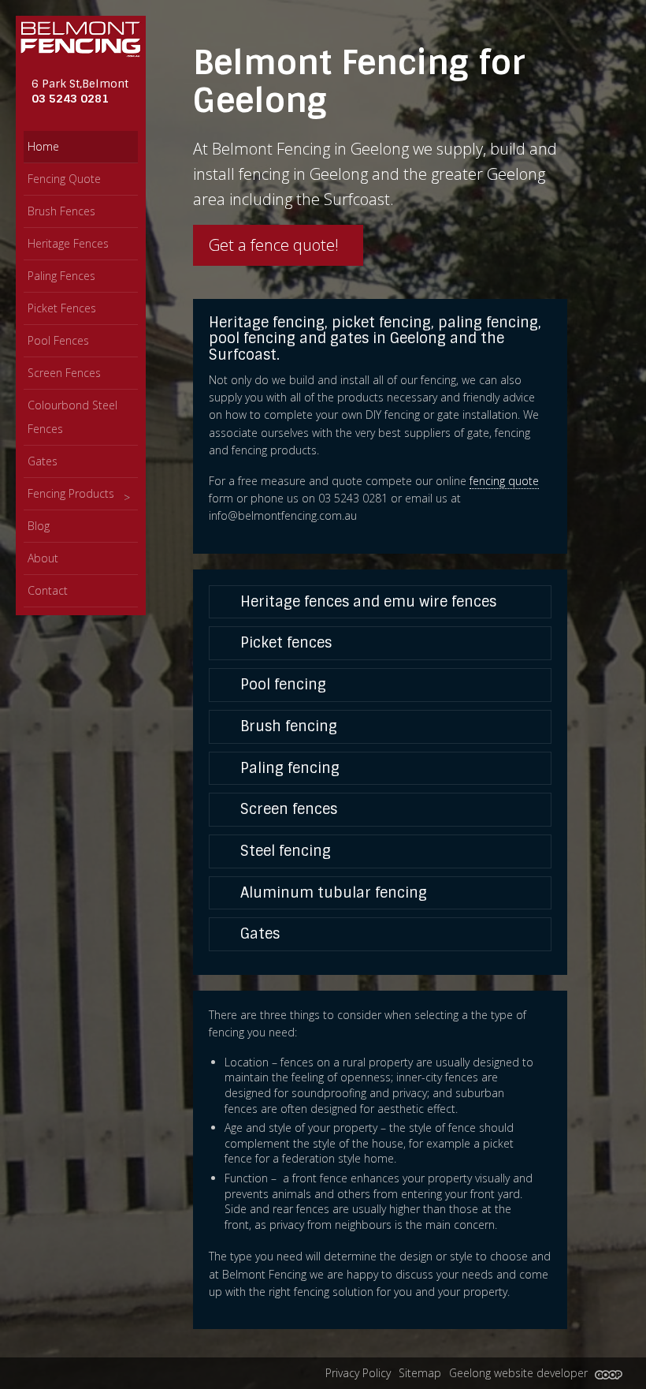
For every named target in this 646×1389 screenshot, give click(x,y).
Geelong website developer (520, 1372)
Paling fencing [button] (288, 768)
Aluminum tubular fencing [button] (331, 892)
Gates (43, 461)
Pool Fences (58, 340)
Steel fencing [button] (283, 851)
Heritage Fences (68, 243)
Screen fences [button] (286, 809)
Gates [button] (258, 933)
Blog (39, 525)
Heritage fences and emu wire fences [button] (366, 601)
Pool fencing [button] (281, 684)
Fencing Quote (64, 178)
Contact (48, 590)
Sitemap (420, 1372)
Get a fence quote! (276, 245)
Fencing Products (71, 493)
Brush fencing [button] (286, 726)
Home (43, 146)
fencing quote (504, 480)
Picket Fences (62, 308)
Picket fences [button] (284, 642)
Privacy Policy (358, 1372)
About (43, 558)
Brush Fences (61, 210)
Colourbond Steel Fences (72, 417)
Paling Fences (61, 275)
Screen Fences (64, 372)
